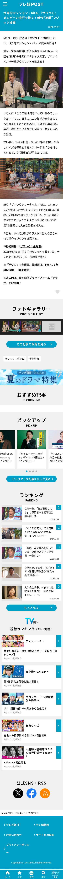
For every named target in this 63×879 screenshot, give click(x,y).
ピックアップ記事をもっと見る (31, 479)
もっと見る (31, 608)
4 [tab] (36, 471)
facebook (31, 793)
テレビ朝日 (12, 824)
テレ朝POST (31, 4)
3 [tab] (33, 471)
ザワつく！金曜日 (40, 38)
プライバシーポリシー (17, 848)
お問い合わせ (14, 835)
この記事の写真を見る (31, 344)
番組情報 (34, 358)
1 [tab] (26, 471)
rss (45, 793)
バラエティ (20, 813)
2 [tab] (30, 471)
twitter (18, 793)
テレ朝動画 (42, 824)
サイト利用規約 (45, 835)
